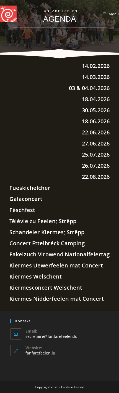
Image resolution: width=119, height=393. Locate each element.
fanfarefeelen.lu (40, 353)
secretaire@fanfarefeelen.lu (51, 336)
